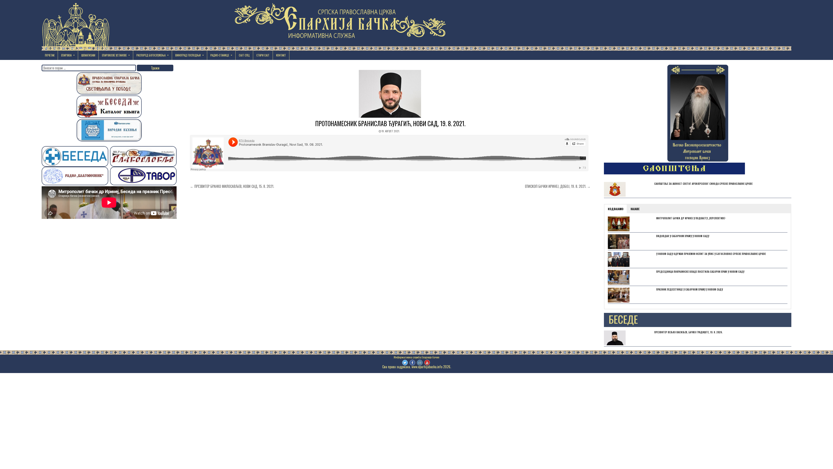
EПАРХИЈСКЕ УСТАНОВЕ (114, 55)
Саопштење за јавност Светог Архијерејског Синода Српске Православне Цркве (703, 183)
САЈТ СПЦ (244, 55)
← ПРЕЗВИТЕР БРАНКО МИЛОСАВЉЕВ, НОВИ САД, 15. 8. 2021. (232, 186)
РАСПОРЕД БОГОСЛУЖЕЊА (151, 55)
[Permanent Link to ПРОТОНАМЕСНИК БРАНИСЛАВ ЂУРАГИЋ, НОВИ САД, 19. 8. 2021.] (390, 94)
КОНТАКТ (281, 55)
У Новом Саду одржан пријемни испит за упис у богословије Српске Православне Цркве (711, 254)
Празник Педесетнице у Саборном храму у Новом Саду (689, 289)
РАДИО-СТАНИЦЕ (219, 55)
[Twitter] (405, 362)
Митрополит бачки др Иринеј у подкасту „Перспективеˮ (691, 218)
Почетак (49, 55)
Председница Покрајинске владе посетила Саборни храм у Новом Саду (700, 271)
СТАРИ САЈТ (262, 55)
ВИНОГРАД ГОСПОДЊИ (188, 55)
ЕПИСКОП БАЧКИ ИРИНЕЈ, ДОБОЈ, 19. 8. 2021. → (557, 186)
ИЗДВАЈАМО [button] (615, 209)
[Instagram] (420, 362)
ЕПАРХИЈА (66, 55)
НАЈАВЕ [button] (635, 209)
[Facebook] (412, 362)
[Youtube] (427, 362)
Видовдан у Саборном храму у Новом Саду (682, 236)
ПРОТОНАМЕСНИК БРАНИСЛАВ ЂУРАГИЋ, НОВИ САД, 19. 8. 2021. (390, 123)
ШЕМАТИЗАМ (88, 55)
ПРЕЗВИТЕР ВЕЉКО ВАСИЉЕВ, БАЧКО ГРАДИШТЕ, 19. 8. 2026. (688, 332)
